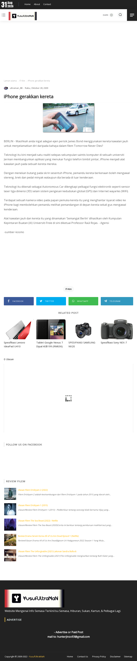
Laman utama (10, 80)
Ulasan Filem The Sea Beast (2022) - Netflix (38, 520)
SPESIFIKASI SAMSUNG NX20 (81, 344)
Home (28, 4)
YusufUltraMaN (36, 656)
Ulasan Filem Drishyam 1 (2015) (33, 505)
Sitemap (128, 656)
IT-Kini (22, 80)
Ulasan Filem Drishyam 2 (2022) (33, 490)
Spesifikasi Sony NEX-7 (114, 342)
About (37, 4)
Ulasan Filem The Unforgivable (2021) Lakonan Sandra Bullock (47, 551)
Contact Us (82, 656)
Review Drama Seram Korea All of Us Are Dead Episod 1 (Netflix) (48, 536)
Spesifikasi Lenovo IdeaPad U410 (14, 344)
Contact (47, 4)
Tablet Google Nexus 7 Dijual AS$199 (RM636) (49, 344)
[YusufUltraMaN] (23, 17)
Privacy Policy (99, 656)
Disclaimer (115, 656)
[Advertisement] (68, 50)
